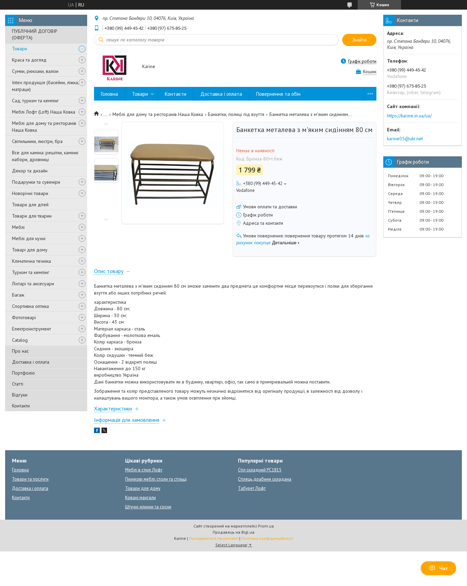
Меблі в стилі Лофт (143, 470)
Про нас (20, 351)
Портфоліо (23, 373)
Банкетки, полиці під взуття (236, 114)
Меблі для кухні (28, 238)
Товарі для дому (30, 250)
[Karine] (115, 67)
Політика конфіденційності (267, 538)
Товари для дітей (30, 204)
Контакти (21, 406)
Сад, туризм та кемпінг (35, 100)
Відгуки (19, 395)
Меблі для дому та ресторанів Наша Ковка (44, 126)
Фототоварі (24, 317)
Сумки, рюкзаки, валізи (35, 71)
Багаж (18, 295)
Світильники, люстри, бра (37, 141)
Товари (19, 48)
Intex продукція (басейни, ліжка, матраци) (45, 85)
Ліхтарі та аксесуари (33, 284)
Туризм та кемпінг (30, 272)
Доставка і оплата (30, 362)
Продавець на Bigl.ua (233, 532)
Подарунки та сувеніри (36, 182)
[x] (104, 431)
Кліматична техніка (31, 261)
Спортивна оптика (30, 306)
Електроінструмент (31, 329)
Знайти (359, 39)
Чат (443, 568)
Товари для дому (142, 488)
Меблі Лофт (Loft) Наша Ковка (43, 112)
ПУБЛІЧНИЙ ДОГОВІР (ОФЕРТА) (34, 34)
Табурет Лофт (252, 488)
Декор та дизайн (30, 171)
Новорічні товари (30, 193)
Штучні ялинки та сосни (148, 507)
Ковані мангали (140, 497)
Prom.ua (266, 526)
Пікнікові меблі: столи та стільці (156, 479)
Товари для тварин (32, 216)
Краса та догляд (29, 60)
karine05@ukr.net (405, 138)
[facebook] (97, 431)
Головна (109, 93)
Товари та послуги (30, 479)
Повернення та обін (278, 93)
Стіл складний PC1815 (259, 470)
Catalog (20, 340)
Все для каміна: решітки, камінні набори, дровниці (45, 155)
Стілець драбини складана (264, 479)
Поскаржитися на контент (213, 538)
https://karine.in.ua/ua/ (409, 116)
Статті (17, 384)
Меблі (18, 227)
